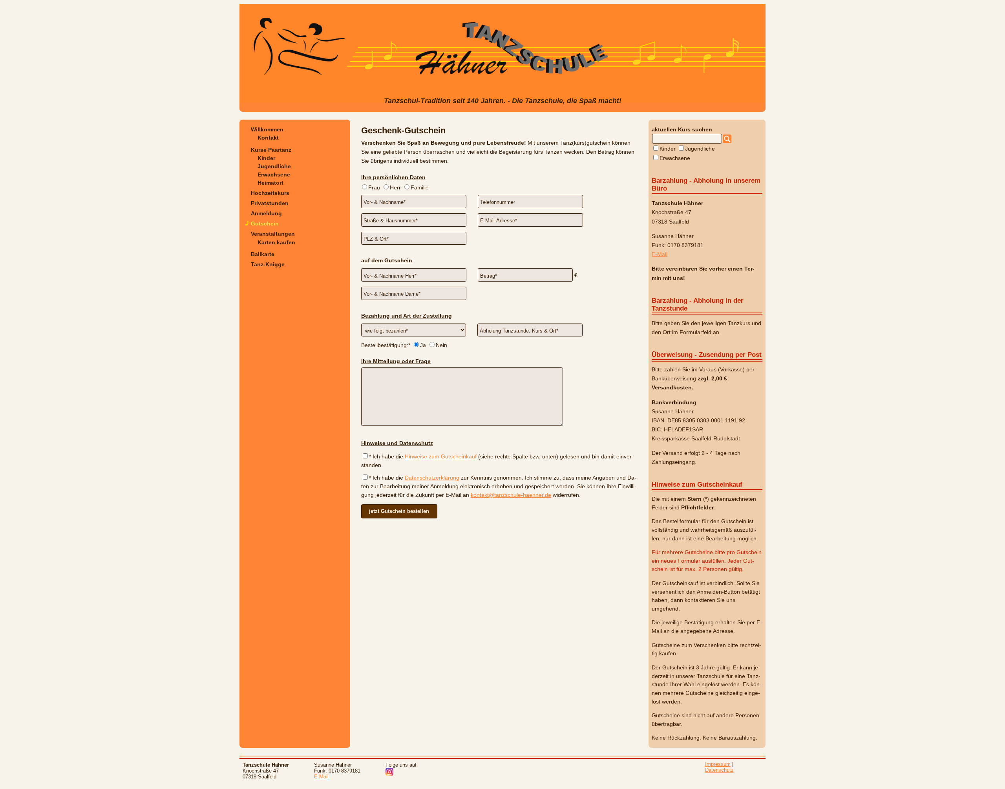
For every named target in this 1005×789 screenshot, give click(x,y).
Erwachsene (274, 174)
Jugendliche (274, 166)
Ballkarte (262, 254)
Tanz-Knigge (268, 264)
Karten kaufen (276, 242)
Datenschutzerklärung (432, 478)
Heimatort (270, 183)
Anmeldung (266, 213)
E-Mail (659, 254)
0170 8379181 (685, 245)
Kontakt (268, 138)
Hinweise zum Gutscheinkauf (441, 457)
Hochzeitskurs (270, 193)
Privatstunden (270, 203)
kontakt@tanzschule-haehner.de (511, 495)
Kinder (266, 158)
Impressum (718, 764)
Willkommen (267, 129)
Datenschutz (719, 770)
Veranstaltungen (273, 234)
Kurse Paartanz (271, 150)
